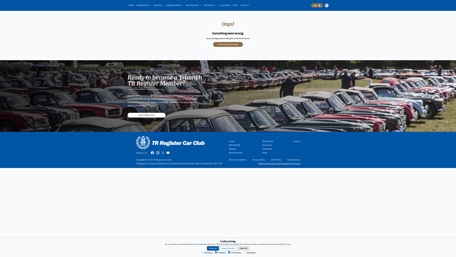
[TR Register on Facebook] (152, 153)
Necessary (208, 253)
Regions (158, 5)
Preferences (236, 253)
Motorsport (192, 5)
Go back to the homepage (228, 44)
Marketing (251, 253)
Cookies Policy (293, 160)
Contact (244, 5)
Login (315, 5)
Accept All (213, 248)
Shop (235, 5)
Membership (143, 5)
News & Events (174, 5)
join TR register (146, 115)
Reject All (243, 248)
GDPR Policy (276, 160)
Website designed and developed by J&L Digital (279, 163)
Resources (209, 5)
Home (131, 5)
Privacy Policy (259, 160)
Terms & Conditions (238, 160)
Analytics (222, 253)
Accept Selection (228, 248)
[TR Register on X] (163, 153)
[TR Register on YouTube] (168, 153)
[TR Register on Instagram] (158, 153)
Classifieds (224, 5)
